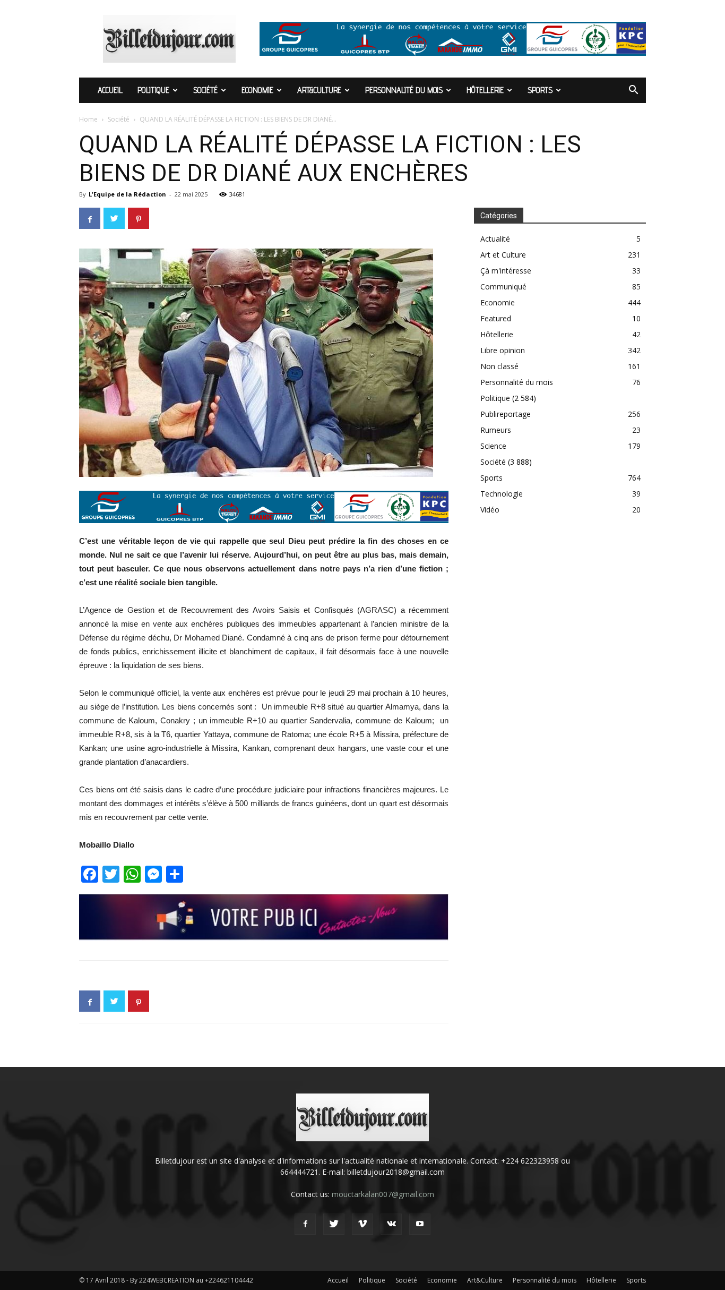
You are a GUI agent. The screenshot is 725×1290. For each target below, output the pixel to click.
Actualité (495, 239)
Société (205, 90)
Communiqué (503, 286)
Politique (153, 90)
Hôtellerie (485, 90)
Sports (540, 90)
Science (493, 446)
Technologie (501, 494)
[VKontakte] (391, 1224)
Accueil (110, 90)
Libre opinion (502, 350)
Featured (495, 318)
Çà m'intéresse (505, 271)
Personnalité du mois (404, 90)
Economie (257, 90)
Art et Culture (503, 255)
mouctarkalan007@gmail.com (383, 1194)
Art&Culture (319, 90)
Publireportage (505, 414)
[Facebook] (305, 1224)
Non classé (499, 366)
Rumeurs (495, 430)
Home (88, 119)
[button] (633, 91)
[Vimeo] (362, 1224)
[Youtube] (419, 1224)
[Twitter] (333, 1224)
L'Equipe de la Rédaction (127, 194)
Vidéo (489, 510)
